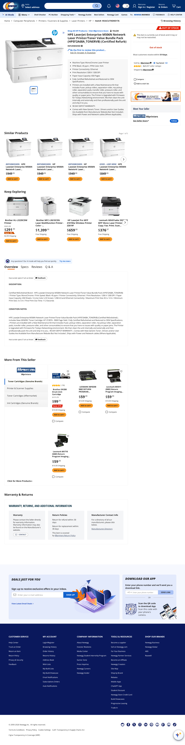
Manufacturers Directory (102, 529)
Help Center (13, 642)
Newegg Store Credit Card (121, 694)
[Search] (96, 5)
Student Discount (118, 690)
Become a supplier (118, 642)
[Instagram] (140, 724)
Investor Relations (84, 647)
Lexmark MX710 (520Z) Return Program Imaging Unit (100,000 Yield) (61, 453)
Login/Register (48, 642)
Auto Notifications (50, 686)
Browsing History (50, 647)
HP (90, 20)
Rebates (114, 677)
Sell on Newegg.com (119, 647)
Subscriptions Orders (51, 681)
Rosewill (148, 655)
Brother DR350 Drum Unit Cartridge (59, 391)
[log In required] (68, 371)
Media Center (82, 651)
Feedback (41, 278)
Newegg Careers (83, 668)
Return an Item (15, 651)
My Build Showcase (50, 673)
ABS (146, 651)
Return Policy (14, 655)
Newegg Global (151, 647)
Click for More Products (19, 481)
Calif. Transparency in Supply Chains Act (68, 730)
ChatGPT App (116, 686)
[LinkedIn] (146, 724)
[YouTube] (157, 724)
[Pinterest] (151, 724)
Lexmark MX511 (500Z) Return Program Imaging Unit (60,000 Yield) (114, 389)
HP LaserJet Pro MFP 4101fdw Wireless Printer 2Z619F (79, 223)
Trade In (114, 707)
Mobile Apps (116, 681)
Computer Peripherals (24, 20)
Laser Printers (78, 20)
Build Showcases (117, 699)
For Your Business (118, 651)
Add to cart (12, 179)
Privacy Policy (31, 730)
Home (7, 20)
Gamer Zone (82, 660)
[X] (134, 724)
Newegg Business (152, 642)
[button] (30, 6)
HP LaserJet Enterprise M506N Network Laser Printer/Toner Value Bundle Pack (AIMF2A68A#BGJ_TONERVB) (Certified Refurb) (50, 167)
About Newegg (83, 642)
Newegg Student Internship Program (91, 655)
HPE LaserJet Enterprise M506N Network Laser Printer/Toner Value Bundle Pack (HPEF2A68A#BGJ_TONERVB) (113, 167)
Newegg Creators (118, 664)
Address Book (48, 660)
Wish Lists (47, 664)
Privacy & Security (16, 660)
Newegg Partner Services (121, 655)
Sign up (70, 594)
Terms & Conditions (17, 730)
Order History (48, 651)
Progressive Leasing (119, 703)
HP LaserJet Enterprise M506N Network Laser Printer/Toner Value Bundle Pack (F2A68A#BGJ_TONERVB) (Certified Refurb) (81, 167)
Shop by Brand (117, 673)
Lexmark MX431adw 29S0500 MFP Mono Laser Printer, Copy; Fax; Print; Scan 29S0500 (113, 223)
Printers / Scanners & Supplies (53, 20)
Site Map (114, 668)
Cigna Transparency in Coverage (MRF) (24, 735)
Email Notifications (50, 677)
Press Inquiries (83, 664)
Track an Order (15, 647)
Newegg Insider (83, 673)
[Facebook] (128, 724)
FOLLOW (174, 121)
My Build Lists (48, 668)
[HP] (56, 33)
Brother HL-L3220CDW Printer (15, 221)
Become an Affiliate (119, 660)
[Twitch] (163, 724)
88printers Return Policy (65, 535)
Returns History (49, 655)
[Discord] (169, 724)
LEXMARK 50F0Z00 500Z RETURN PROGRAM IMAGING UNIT (87, 389)
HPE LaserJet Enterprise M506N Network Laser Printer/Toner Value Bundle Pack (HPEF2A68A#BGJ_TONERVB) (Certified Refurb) (19, 167)
